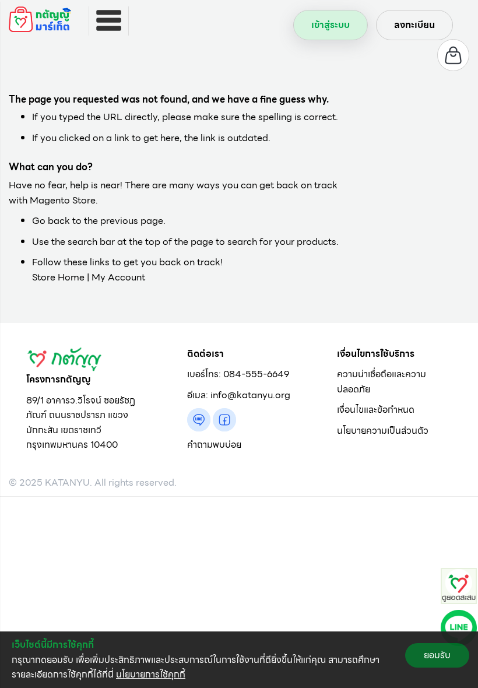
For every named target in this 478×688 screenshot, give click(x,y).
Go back (51, 220)
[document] (239, 659)
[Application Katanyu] (459, 585)
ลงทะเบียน (414, 24)
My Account (118, 277)
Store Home (58, 277)
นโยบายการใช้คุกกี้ (150, 674)
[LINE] (459, 627)
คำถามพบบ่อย (214, 444)
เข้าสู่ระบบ (330, 24)
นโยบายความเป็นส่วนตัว (382, 430)
